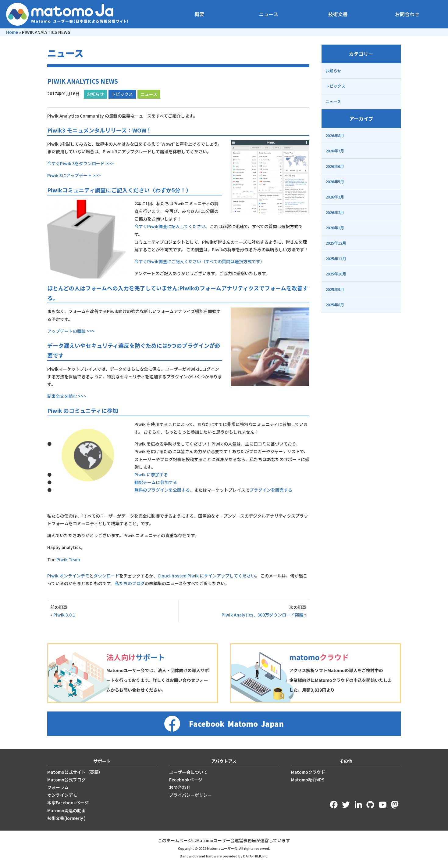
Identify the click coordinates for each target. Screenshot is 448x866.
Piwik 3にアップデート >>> (74, 175)
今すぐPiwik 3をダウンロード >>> (80, 163)
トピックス (122, 94)
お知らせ (95, 94)
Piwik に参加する (151, 474)
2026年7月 (334, 151)
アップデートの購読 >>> (71, 331)
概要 (199, 14)
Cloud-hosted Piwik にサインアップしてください (206, 576)
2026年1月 (334, 228)
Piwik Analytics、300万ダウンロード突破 (262, 615)
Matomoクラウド (308, 772)
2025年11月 (335, 258)
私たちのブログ (130, 583)
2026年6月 (334, 166)
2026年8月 (334, 135)
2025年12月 (335, 243)
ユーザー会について (188, 772)
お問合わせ (407, 14)
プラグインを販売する (271, 490)
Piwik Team (68, 559)
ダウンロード (106, 576)
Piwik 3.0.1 (64, 615)
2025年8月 (334, 304)
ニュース (268, 14)
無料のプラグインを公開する (162, 490)
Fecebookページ (185, 780)
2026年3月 (334, 197)
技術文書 (338, 14)
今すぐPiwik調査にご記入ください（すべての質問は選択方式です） (199, 261)
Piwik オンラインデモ (68, 576)
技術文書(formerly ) (66, 818)
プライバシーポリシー (190, 795)
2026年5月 (334, 181)
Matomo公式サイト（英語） (75, 772)
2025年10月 (335, 274)
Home (12, 32)
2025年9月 (334, 289)
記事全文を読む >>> (66, 396)
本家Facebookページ (68, 802)
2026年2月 (334, 212)
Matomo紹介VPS (308, 780)
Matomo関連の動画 (66, 810)
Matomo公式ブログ (66, 780)
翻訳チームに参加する (155, 482)
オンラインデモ (62, 795)
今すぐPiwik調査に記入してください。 (172, 226)
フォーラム (58, 787)
